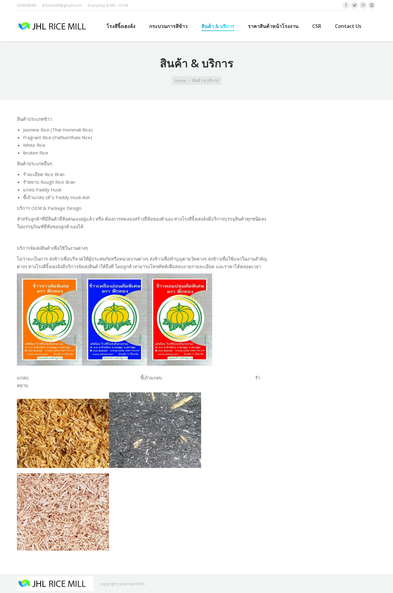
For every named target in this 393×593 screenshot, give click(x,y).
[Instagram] (371, 5)
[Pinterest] (363, 5)
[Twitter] (354, 5)
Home (180, 80)
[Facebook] (346, 5)
